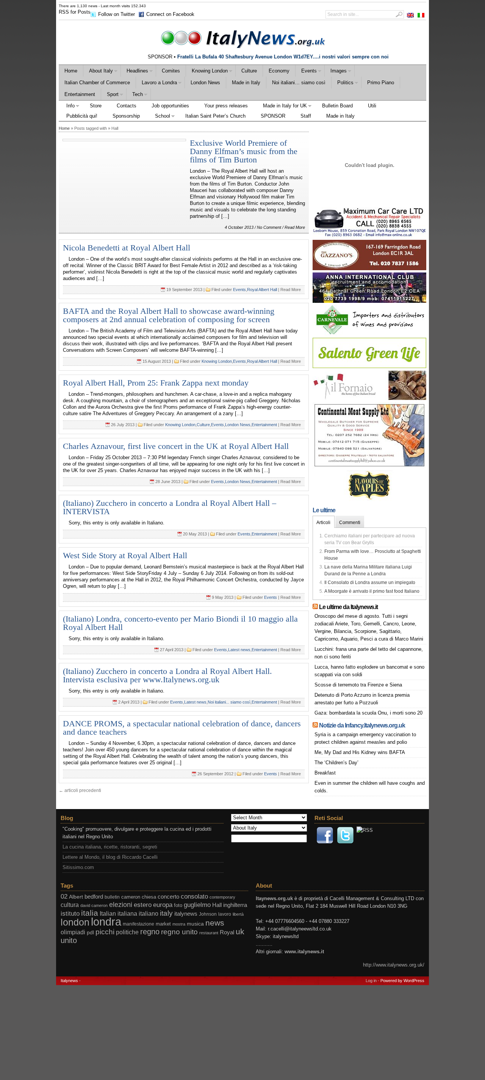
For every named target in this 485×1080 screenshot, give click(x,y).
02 (64, 896)
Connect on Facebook (170, 14)
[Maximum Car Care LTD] (369, 236)
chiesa (149, 897)
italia (89, 912)
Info (67, 107)
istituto (70, 913)
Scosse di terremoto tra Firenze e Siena (358, 685)
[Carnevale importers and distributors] (369, 334)
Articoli (323, 522)
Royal (227, 932)
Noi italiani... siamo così (229, 702)
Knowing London (207, 72)
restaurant (208, 932)
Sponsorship (126, 116)
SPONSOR (273, 116)
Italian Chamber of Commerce (97, 82)
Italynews (69, 980)
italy (166, 913)
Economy (279, 71)
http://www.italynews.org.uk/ (393, 965)
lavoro (224, 914)
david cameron (94, 905)
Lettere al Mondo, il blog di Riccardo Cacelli (110, 857)
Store (96, 106)
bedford (93, 897)
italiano (148, 913)
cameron (130, 897)
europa (162, 904)
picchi (104, 932)
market (163, 924)
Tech (135, 95)
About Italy (98, 72)
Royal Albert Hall (262, 289)
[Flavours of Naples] (369, 499)
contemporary (222, 897)
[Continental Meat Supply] (369, 466)
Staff (305, 116)
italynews (185, 913)
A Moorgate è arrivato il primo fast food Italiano (371, 591)
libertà (238, 914)
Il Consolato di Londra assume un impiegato (369, 582)
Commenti (349, 522)
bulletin (112, 897)
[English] (410, 15)
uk (240, 931)
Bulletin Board (337, 106)
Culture (249, 71)
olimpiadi (73, 932)
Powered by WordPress (402, 980)
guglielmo (197, 904)
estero (143, 904)
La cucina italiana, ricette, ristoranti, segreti (110, 847)
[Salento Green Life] (369, 366)
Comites (171, 71)
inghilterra (235, 905)
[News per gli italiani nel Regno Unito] (242, 38)
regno (150, 931)
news (214, 922)
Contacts (126, 106)
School (158, 117)
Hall (217, 905)
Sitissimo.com (78, 867)
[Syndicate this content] (315, 607)
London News (205, 82)
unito (69, 940)
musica (195, 924)
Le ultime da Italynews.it (348, 607)
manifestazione (138, 924)
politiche (127, 932)
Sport (110, 95)
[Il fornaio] (369, 398)
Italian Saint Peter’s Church (215, 116)
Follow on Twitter (116, 14)
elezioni (120, 904)
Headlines (134, 72)
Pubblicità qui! (81, 116)
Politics (343, 84)
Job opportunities (170, 106)
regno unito (179, 932)
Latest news (239, 649)
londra (106, 921)
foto (178, 905)
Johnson (208, 914)
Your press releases (226, 106)
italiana (127, 913)
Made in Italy (246, 82)
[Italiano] (421, 15)
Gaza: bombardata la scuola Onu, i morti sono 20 (368, 713)
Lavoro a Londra (156, 84)
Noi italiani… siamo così (298, 82)
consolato (194, 896)
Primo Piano (380, 82)
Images (336, 72)
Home (70, 71)
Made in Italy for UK (281, 107)
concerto (168, 897)
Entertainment (79, 94)
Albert (76, 897)
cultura (70, 905)
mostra (178, 924)
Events (306, 72)
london (75, 922)
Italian (108, 913)
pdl (90, 932)
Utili (372, 106)
